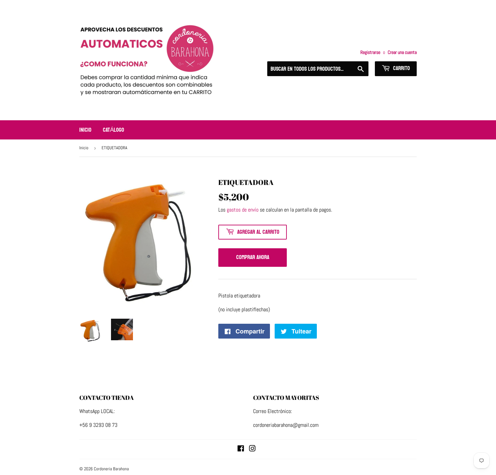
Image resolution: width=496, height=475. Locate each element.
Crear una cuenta (402, 52)
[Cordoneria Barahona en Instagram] (252, 449)
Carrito (401, 68)
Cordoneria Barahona (111, 469)
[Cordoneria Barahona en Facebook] (240, 449)
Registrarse (370, 52)
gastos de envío (242, 209)
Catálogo (113, 130)
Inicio (85, 130)
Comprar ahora (252, 257)
